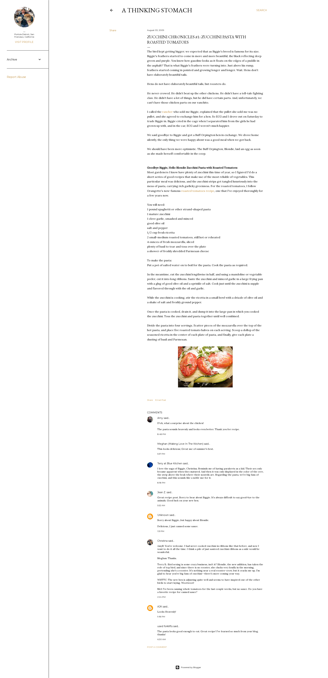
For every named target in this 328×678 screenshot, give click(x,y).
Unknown (163, 515)
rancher (167, 111)
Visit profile (24, 42)
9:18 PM (161, 616)
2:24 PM (161, 597)
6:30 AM (161, 639)
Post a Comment (157, 647)
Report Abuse (16, 77)
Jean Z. (161, 492)
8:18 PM (161, 482)
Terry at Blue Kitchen (169, 463)
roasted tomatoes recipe (197, 191)
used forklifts (165, 626)
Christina (162, 540)
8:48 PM (161, 434)
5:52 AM (161, 505)
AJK (159, 606)
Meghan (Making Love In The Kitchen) (180, 443)
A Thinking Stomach (157, 10)
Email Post (160, 400)
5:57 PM (161, 454)
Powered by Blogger (191, 667)
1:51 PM (160, 531)
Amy (160, 418)
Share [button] (113, 30)
